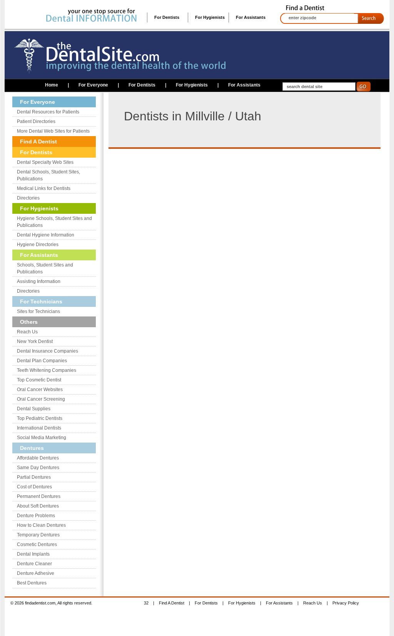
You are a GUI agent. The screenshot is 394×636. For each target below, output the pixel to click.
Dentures (32, 448)
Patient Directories (36, 121)
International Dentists (39, 428)
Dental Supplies (33, 408)
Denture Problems (36, 515)
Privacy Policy (345, 603)
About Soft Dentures (38, 506)
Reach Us (27, 332)
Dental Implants (33, 554)
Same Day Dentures (38, 467)
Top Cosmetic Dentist (39, 380)
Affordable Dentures (38, 458)
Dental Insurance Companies (47, 351)
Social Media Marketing (41, 437)
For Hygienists (210, 17)
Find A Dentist (38, 141)
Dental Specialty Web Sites (45, 162)
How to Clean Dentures (41, 525)
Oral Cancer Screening (41, 399)
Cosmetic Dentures (37, 544)
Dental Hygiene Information (45, 235)
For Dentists (166, 17)
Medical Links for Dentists (43, 188)
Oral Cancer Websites (40, 389)
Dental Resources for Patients (48, 112)
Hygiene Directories (37, 244)
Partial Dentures (34, 477)
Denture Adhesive (35, 573)
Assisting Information (38, 281)
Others (29, 322)
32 (146, 603)
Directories (28, 198)
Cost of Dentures (34, 486)
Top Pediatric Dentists (39, 418)
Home (51, 85)
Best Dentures (32, 583)
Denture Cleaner (34, 563)
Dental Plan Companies (42, 360)
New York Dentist (35, 341)
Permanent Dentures (38, 496)
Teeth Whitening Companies (46, 370)
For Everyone (93, 85)
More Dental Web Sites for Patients (53, 131)
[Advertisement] (184, 202)
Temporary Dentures (38, 535)
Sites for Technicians (38, 311)
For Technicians (41, 301)
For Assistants (250, 17)
